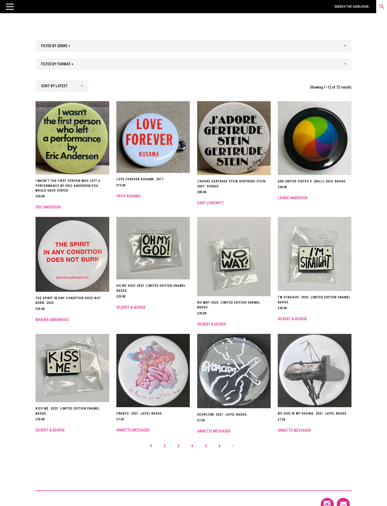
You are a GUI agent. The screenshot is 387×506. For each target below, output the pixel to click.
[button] (9, 6)
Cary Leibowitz (210, 203)
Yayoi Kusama (128, 196)
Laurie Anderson (292, 198)
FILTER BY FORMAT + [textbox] (57, 64)
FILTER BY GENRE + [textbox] (55, 46)
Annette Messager (133, 430)
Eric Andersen (48, 207)
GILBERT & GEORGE (131, 307)
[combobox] (193, 46)
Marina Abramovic (52, 320)
